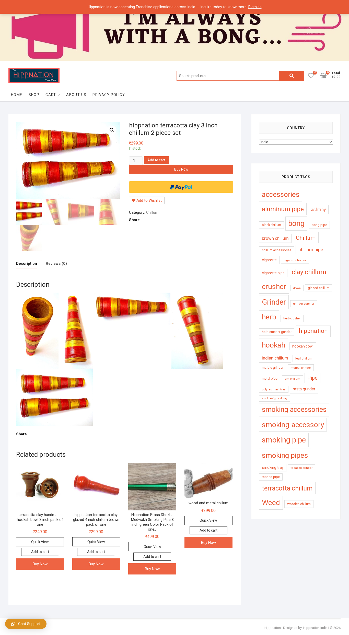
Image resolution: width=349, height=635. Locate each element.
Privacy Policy (108, 95)
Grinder (274, 302)
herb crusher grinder (277, 332)
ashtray (318, 209)
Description (26, 263)
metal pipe (269, 378)
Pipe (312, 378)
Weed (271, 502)
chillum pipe (310, 249)
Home (16, 95)
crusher (274, 286)
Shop (34, 95)
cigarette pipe (273, 273)
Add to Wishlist (148, 200)
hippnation (313, 331)
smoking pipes (285, 455)
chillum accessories (276, 250)
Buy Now (181, 169)
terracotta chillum (287, 488)
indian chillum (275, 358)
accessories (280, 194)
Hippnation (272, 628)
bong (296, 223)
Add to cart (156, 160)
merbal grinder (300, 367)
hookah (273, 345)
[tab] (26, 264)
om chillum (292, 378)
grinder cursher (303, 303)
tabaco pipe (271, 477)
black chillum (271, 225)
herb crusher (292, 318)
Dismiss (255, 7)
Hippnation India (315, 628)
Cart (50, 95)
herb (269, 317)
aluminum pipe (283, 209)
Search (291, 76)
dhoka (297, 288)
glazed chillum (318, 288)
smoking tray (273, 467)
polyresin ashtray (274, 389)
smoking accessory (293, 425)
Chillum (152, 212)
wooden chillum (299, 504)
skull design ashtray (274, 398)
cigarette (269, 260)
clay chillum (309, 272)
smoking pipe (284, 440)
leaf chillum (303, 358)
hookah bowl (302, 346)
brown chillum (275, 238)
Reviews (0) (56, 263)
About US (76, 95)
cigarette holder (295, 260)
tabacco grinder (301, 468)
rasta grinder (304, 389)
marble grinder (272, 367)
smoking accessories (294, 409)
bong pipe (319, 225)
